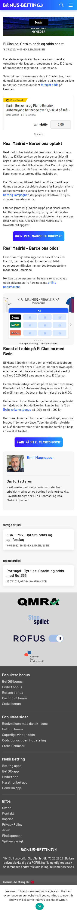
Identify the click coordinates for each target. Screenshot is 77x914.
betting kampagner (16, 195)
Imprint (7, 819)
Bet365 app (10, 771)
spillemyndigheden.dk (57, 862)
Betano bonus (12, 692)
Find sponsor (12, 835)
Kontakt (8, 813)
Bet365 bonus (12, 681)
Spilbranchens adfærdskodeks (23, 867)
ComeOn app (11, 788)
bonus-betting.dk (24, 5)
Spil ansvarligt (12, 841)
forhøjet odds (49, 85)
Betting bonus (13, 729)
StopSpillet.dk (37, 858)
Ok (39, 906)
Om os (6, 808)
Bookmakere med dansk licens (25, 723)
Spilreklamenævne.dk (59, 867)
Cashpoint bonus (15, 698)
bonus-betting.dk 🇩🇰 (18, 882)
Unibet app (10, 777)
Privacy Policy (12, 824)
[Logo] (38, 850)
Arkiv (6, 830)
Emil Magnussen (41, 457)
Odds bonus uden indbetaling (24, 740)
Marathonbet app (15, 782)
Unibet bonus (12, 687)
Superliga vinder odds (18, 734)
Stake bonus (11, 703)
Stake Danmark (13, 746)
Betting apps (11, 765)
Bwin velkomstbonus (17, 409)
